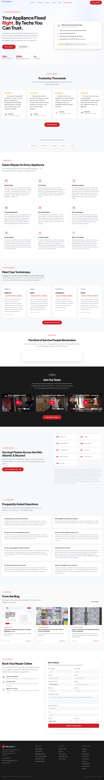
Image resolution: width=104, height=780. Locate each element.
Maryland (84, 749)
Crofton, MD (7, 762)
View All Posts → (95, 601)
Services (32, 2)
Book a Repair (96, 2)
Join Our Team (67, 2)
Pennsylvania (85, 758)
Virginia (84, 751)
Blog (60, 2)
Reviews (47, 2)
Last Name (77, 668)
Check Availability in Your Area (13, 469)
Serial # (76, 688)
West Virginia (85, 756)
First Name (51, 668)
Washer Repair (39, 749)
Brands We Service (63, 756)
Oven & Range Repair (40, 756)
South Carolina (85, 766)
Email (76, 675)
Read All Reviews (52, 124)
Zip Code (76, 718)
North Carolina (85, 763)
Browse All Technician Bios (52, 322)
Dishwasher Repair (40, 758)
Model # (50, 688)
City (49, 712)
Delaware (84, 761)
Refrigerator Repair (40, 754)
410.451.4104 (7, 758)
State (50, 718)
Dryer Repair (38, 751)
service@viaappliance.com (10, 760)
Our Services (23, 46)
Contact (54, 2)
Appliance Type (52, 681)
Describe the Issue (53, 694)
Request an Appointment (73, 725)
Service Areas (62, 754)
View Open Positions (52, 417)
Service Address (53, 705)
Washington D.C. (86, 754)
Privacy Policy (89, 776)
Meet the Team (62, 749)
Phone (50, 675)
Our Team (40, 2)
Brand (76, 681)
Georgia (84, 768)
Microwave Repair (40, 761)
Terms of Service (98, 776)
